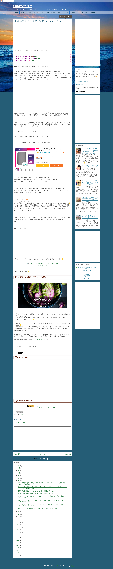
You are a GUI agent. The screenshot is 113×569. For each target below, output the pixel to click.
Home (16, 12)
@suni (16, 51)
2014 (18, 532)
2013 (18, 535)
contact (93, 12)
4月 (19, 480)
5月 (19, 478)
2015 (18, 530)
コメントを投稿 (20, 422)
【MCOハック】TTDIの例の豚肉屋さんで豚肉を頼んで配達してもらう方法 (39, 508)
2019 (18, 520)
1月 (19, 516)
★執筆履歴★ (79, 84)
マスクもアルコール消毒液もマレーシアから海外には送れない (36, 493)
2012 (18, 537)
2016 (18, 527)
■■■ (35, 56)
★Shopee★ (87, 275)
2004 (18, 550)
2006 (18, 545)
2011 (17, 540)
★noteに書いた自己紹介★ (82, 81)
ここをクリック (37, 339)
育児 (59, 12)
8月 (19, 470)
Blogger (72, 566)
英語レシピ (84, 12)
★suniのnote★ (79, 79)
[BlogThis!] (18, 412)
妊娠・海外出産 (51, 12)
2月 (19, 514)
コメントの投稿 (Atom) (44, 459)
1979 (18, 555)
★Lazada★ (87, 277)
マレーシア (22, 414)
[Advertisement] (42, 37)
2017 (18, 525)
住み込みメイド (75, 12)
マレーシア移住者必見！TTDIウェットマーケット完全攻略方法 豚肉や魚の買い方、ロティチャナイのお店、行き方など (91, 151)
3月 (19, 511)
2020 (18, 466)
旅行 (43, 12)
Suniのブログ (22, 6)
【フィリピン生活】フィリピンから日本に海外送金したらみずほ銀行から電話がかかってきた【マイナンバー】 (90, 217)
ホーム (42, 454)
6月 (19, 475)
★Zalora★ (87, 274)
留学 (30, 12)
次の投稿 (17, 454)
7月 (19, 473)
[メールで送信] (16, 412)
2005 (18, 547)
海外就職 (36, 12)
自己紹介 (23, 12)
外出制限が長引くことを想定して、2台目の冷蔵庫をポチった (36, 491)
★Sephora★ (87, 278)
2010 (18, 542)
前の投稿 (68, 454)
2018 (18, 522)
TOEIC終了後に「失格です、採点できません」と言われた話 (90, 166)
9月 (19, 468)
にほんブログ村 (42, 266)
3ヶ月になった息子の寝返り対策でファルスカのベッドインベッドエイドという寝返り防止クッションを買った (90, 199)
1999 (18, 552)
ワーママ (66, 12)
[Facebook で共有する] (21, 412)
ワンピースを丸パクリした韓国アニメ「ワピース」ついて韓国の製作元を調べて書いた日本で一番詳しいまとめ (90, 182)
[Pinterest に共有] (22, 412)
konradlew (57, 566)
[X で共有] (19, 412)
